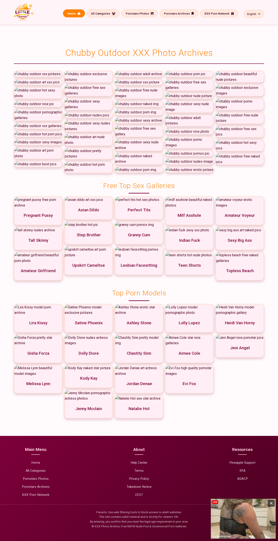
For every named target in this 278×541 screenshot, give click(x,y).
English (251, 14)
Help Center (139, 463)
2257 (139, 495)
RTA (242, 471)
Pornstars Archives (177, 13)
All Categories (101, 13)
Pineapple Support (242, 463)
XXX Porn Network (217, 13)
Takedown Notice (139, 487)
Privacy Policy (139, 479)
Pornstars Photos (138, 13)
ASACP (242, 479)
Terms (139, 471)
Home (71, 13)
